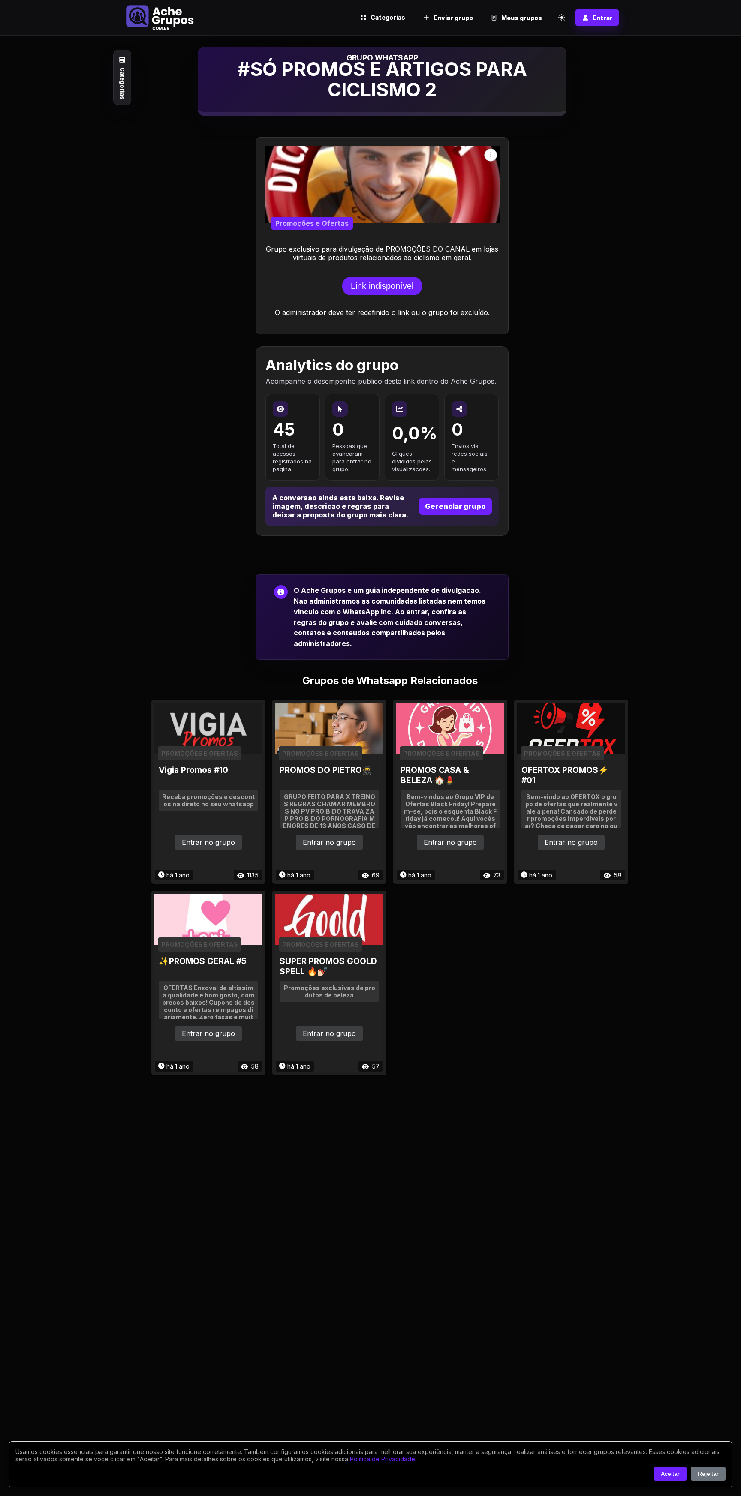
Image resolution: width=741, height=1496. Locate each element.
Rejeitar (708, 1473)
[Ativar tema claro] (562, 17)
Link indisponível (382, 286)
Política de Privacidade (382, 1459)
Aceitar (670, 1473)
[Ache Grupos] (160, 17)
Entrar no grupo (208, 842)
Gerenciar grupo (455, 506)
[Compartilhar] (490, 155)
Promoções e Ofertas (312, 223)
